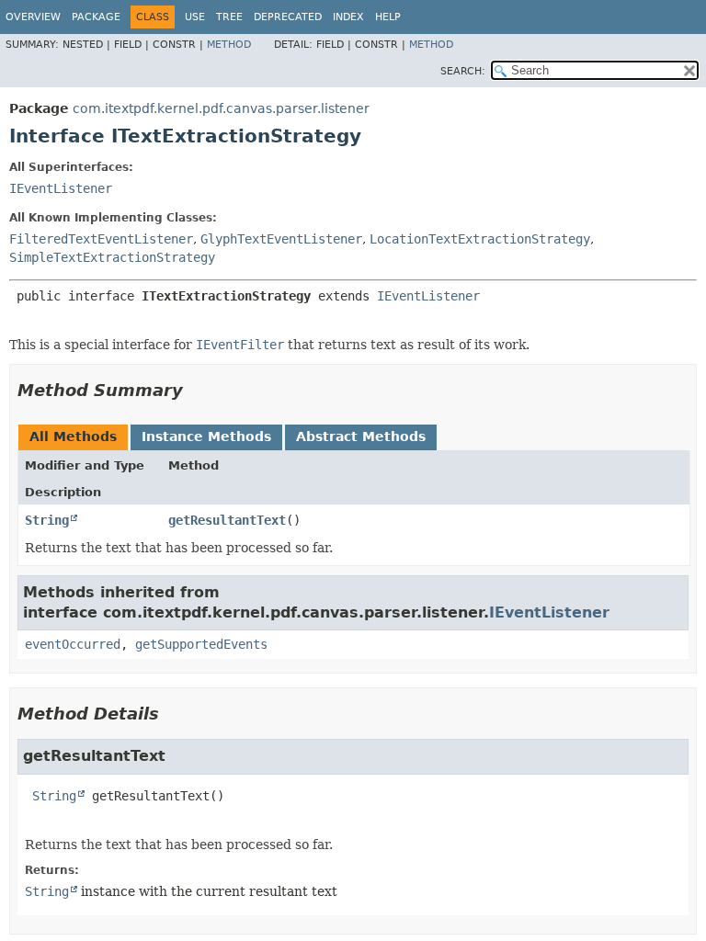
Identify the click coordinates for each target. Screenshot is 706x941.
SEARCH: (462, 71)
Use (195, 17)
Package (96, 17)
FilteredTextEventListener (101, 239)
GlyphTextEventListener (281, 239)
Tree (229, 17)
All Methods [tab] (73, 436)
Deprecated (288, 17)
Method (229, 45)
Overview (33, 17)
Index (348, 17)
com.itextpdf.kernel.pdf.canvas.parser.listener (221, 108)
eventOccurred (72, 644)
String (47, 520)
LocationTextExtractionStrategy (480, 239)
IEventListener (60, 188)
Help (388, 17)
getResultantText (227, 520)
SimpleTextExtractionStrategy (112, 257)
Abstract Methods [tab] (361, 436)
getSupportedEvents (201, 644)
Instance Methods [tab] (206, 436)
